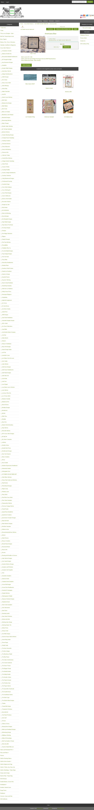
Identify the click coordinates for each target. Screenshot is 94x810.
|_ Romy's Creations (5, 540)
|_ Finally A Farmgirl (5, 239)
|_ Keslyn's (3, 340)
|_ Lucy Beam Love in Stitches (7, 387)
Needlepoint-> (3, 784)
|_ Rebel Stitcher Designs (6, 523)
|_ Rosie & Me (3, 549)
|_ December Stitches (5, 201)
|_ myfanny (3, 442)
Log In (7, 2)
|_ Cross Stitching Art (5, 190)
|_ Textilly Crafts (4, 645)
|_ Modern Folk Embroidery (6, 424)
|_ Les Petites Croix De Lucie (7, 358)
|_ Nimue (2, 459)
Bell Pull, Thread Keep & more (7, 36)
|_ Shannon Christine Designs (7, 598)
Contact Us (57, 21)
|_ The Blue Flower (4, 657)
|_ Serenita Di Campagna (6, 590)
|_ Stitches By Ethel (5, 619)
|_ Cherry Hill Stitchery (5, 149)
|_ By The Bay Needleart (6, 129)
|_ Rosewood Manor (5, 546)
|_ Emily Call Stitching (5, 213)
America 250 (68, 91)
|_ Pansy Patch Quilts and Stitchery (8, 480)
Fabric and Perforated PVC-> (6, 749)
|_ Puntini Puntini (4, 509)
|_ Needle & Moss (4, 445)
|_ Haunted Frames (5, 277)
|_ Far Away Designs (5, 227)
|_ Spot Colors (3, 610)
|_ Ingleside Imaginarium (6, 300)
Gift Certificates (3, 799)
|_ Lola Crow (3, 381)
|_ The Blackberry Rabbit (6, 654)
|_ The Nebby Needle (5, 674)
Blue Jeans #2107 (30, 84)
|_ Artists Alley (3, 88)
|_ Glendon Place (4, 265)
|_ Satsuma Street (4, 578)
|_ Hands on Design (5, 274)
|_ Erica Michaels (4, 216)
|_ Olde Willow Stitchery (6, 477)
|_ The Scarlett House (5, 691)
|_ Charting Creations (5, 140)
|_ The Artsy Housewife (5, 648)
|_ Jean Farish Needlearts (6, 317)
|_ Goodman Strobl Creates (6, 268)
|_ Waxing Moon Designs (6, 726)
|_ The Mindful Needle (5, 671)
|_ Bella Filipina (4, 105)
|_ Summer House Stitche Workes (8, 636)
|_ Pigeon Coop (4, 488)
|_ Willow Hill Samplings (6, 738)
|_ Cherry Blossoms (5, 146)
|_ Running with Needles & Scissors (8, 555)
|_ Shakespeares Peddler (6, 596)
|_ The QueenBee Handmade (7, 688)
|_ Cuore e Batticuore (5, 195)
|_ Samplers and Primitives (6, 567)
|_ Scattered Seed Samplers (7, 581)
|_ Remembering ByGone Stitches (8, 532)
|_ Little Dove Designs (5, 366)
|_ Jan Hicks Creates (5, 308)
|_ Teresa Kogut (4, 642)
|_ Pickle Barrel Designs (6, 485)
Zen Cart (50, 808)
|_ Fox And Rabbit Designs (6, 250)
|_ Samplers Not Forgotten (6, 569)
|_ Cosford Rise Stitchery (6, 158)
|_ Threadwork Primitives (6, 709)
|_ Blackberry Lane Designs (6, 114)
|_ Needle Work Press (5, 448)
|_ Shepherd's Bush (5, 601)
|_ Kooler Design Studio (5, 349)
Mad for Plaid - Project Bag (6, 775)
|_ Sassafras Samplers (5, 575)
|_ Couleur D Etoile (4, 166)
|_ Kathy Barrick (4, 338)
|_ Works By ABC (4, 743)
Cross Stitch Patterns (28, 23)
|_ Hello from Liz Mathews (6, 288)
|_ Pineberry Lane (4, 491)
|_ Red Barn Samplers (5, 526)
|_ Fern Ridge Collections (6, 233)
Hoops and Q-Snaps (5, 773)
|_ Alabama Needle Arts (5, 53)
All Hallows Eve (68, 117)
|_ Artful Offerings (4, 85)
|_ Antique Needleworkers (6, 74)
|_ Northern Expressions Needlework (8, 465)
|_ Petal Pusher (4, 482)
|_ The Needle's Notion (5, 677)
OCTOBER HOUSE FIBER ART (41, 23)
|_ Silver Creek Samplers (6, 604)
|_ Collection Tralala (5, 155)
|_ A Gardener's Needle (5, 50)
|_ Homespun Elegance (5, 294)
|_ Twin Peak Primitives (5, 715)
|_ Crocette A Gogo (4, 184)
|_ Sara (2, 572)
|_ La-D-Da (3, 352)
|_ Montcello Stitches (5, 430)
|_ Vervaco (3, 720)
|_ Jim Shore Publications (6, 326)
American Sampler (49, 117)
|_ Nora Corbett (4, 462)
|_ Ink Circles (3, 303)
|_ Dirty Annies (3, 207)
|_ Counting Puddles (5, 169)
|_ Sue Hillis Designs (5, 633)
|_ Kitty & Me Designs (5, 346)
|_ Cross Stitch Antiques (6, 187)
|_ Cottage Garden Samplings (7, 161)
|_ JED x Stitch (4, 323)
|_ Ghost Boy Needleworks (6, 262)
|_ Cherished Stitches (5, 143)
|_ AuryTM (3, 94)
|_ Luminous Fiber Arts (5, 393)
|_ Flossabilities (4, 245)
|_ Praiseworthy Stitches (6, 503)
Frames (2, 755)
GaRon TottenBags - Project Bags (8, 770)
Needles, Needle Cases (5, 787)
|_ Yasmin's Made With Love (7, 746)
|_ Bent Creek (3, 108)
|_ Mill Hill (2, 413)
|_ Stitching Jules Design (6, 622)
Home (2, 2)
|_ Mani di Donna (4, 404)
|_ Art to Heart (3, 79)
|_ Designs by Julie (4, 204)
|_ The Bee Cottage (5, 651)
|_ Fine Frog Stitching (5, 242)
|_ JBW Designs (4, 314)
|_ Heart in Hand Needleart (6, 282)
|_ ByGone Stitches (5, 132)
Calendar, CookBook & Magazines (8, 45)
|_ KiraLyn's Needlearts (5, 343)
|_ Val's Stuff (3, 717)
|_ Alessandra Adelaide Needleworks (8, 56)
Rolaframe (2, 793)
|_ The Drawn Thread (5, 665)
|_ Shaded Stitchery (5, 593)
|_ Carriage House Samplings (7, 137)
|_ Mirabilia (3, 419)
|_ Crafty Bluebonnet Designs (7, 178)
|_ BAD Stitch (3, 100)
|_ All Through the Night (5, 59)
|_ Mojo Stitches (4, 427)
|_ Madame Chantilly (5, 398)
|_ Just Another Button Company (7, 332)
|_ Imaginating (3, 297)
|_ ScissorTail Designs (5, 584)
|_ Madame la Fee (4, 401)
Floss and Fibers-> (4, 752)
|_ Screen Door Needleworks (7, 587)
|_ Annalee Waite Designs (6, 68)
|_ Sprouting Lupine (4, 613)
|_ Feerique (3, 230)
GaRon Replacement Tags (6, 764)
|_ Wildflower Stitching (5, 735)
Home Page (39, 21)
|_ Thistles (3, 703)
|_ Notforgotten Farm (5, 471)
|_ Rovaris (3, 552)
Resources (46, 21)
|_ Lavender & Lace (5, 355)
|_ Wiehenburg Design (5, 732)
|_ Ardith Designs (4, 76)
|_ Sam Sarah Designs (5, 561)
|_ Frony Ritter (3, 259)
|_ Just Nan (3, 335)
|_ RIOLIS (2, 535)
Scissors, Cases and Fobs (6, 796)
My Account (51, 21)
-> (5, 47)
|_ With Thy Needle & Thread (7, 741)
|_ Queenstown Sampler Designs (8, 517)
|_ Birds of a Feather (5, 111)
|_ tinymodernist (4, 712)
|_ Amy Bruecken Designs (6, 62)
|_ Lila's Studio (3, 361)
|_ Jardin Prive (3, 311)
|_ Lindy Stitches (4, 364)
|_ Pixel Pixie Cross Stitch (6, 497)
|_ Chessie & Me (4, 152)
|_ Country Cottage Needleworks (8, 172)
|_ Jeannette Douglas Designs (7, 320)
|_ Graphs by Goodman (5, 271)
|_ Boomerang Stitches (5, 120)
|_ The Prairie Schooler (5, 680)
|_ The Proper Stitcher (5, 685)
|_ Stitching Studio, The (5, 625)
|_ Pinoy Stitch (3, 494)
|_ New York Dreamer (5, 454)
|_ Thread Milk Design (5, 706)
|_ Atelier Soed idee (5, 91)
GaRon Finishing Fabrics (5, 758)
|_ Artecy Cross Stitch (5, 82)
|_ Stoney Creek (4, 630)
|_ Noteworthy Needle (5, 468)
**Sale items (3, 27)
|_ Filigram (3, 236)
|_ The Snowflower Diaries (6, 694)
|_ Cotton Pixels (4, 163)
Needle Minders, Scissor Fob (6, 781)
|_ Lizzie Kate (3, 378)
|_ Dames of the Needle (5, 198)
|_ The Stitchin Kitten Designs (7, 700)
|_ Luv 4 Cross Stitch (5, 396)
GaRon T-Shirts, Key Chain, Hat (7, 767)
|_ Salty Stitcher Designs (6, 558)
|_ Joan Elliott (3, 329)
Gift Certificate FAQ (84, 43)
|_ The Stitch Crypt (4, 697)
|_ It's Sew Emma (4, 306)
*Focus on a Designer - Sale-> (7, 33)
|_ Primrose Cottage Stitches (7, 506)
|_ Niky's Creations (4, 456)
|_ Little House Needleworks (6, 369)
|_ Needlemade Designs (6, 451)
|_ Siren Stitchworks (5, 607)
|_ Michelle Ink (3, 410)
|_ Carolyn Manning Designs (7, 134)
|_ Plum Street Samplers (6, 500)
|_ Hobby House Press (5, 291)
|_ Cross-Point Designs (5, 192)
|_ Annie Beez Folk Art (5, 71)
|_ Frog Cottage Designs (6, 253)
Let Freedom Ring (30, 117)
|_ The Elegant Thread (5, 668)
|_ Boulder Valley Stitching (6, 126)
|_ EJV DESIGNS (4, 210)
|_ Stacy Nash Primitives (6, 616)
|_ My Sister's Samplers (6, 439)
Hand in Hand (49, 88)
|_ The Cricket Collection (6, 662)
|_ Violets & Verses (4, 723)
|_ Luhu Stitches (4, 390)
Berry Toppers (3, 39)
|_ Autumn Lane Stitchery (6, 97)
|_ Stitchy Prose (4, 627)
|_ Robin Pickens (4, 538)
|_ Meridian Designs (5, 407)
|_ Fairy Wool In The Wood (6, 224)
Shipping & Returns (84, 35)
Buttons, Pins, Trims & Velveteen (7, 42)
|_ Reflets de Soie (4, 529)
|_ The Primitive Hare (5, 683)
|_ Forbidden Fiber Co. (5, 248)
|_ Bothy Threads (4, 123)
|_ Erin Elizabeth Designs (6, 219)
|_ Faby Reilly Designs (5, 222)
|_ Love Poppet (4, 384)
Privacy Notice (83, 38)
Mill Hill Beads (3, 778)
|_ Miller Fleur (3, 416)
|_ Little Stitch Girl (4, 375)
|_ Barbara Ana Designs (6, 103)
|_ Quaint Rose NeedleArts (6, 511)
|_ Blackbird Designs (5, 117)
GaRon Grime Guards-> (5, 761)
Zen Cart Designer (60, 808)
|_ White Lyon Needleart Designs (8, 729)
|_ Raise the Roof (4, 520)
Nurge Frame (3, 790)
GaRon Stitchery (40, 808)
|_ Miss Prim (3, 422)
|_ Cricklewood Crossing (6, 181)
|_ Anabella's (3, 65)
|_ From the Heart (4, 256)
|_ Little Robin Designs (5, 372)
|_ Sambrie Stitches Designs (7, 564)
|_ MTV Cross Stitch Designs (7, 433)
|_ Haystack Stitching (5, 280)
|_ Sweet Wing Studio (5, 639)
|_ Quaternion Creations (6, 514)
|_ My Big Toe (3, 436)
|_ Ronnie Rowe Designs (6, 543)
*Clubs (1, 30)
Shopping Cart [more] (87, 24)
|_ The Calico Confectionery (6, 659)
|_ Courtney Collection (5, 175)
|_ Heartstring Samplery (6, 285)
